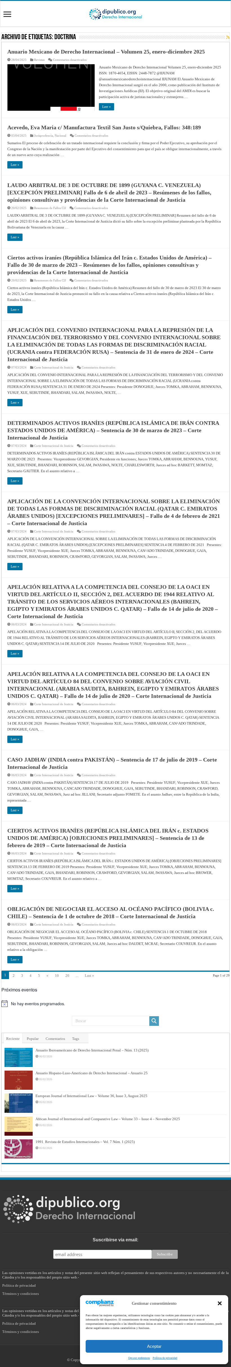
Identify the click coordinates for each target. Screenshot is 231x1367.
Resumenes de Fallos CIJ (50, 208)
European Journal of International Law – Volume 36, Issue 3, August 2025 (91, 1096)
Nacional (60, 135)
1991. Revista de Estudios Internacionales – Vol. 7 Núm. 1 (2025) (85, 1142)
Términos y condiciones (20, 1293)
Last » (89, 975)
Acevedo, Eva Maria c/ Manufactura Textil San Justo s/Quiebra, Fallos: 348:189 (104, 127)
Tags (75, 1039)
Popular (33, 1039)
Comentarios (55, 1039)
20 (67, 975)
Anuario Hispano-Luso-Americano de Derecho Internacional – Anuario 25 (91, 1073)
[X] (112, 1353)
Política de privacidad (19, 1285)
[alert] (115, 1003)
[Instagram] (118, 1353)
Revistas (39, 59)
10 (57, 975)
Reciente (13, 1039)
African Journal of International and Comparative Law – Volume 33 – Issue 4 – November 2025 (107, 1119)
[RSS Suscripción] (228, 37)
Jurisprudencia (43, 135)
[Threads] (124, 1353)
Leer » (106, 107)
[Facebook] (106, 1353)
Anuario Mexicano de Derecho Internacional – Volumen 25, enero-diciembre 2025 (106, 51)
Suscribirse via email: (115, 1239)
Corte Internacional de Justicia (53, 367)
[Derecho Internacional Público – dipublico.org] (115, 13)
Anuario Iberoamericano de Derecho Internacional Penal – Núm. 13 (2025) (91, 1050)
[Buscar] (154, 1021)
